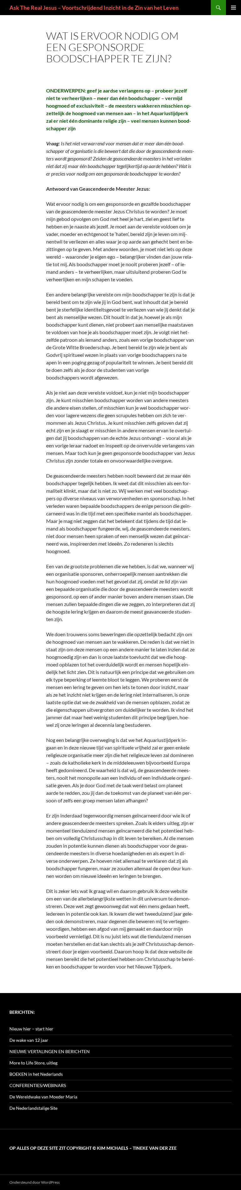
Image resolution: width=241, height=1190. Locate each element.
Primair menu (233, 7)
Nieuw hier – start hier (31, 1028)
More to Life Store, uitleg (33, 1062)
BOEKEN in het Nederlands (36, 1074)
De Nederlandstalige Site (33, 1108)
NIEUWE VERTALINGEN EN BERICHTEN (49, 1051)
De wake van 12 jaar (28, 1040)
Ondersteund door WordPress (34, 1182)
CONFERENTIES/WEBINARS (37, 1085)
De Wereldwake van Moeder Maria (43, 1096)
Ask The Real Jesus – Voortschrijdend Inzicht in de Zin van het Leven (94, 7)
